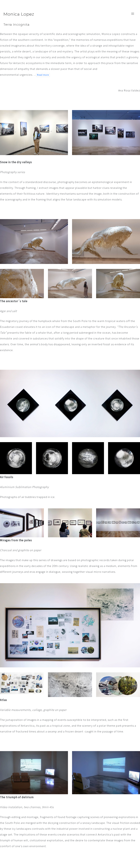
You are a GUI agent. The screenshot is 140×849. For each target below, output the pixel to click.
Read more (43, 74)
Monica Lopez (18, 14)
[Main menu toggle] (133, 14)
